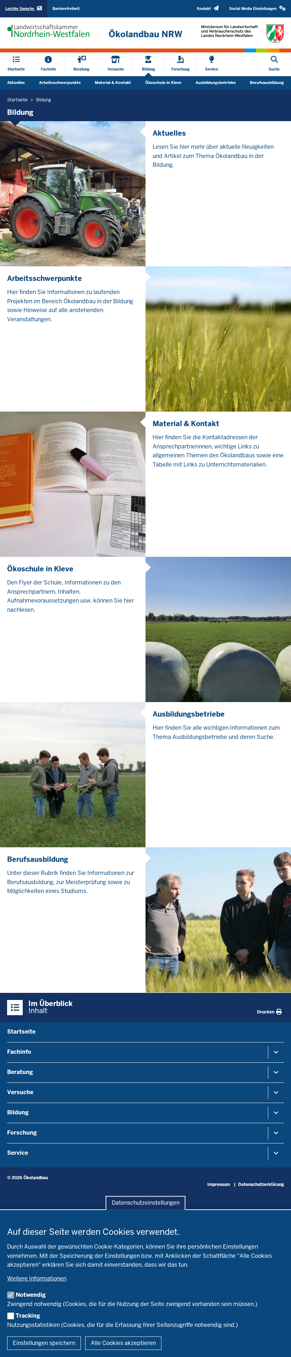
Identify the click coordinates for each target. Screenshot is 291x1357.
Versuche (20, 1092)
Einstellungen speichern (44, 1343)
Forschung (22, 1132)
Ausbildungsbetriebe (216, 82)
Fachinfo (19, 1052)
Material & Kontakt (113, 82)
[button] (257, 8)
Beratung (20, 1072)
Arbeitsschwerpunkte (60, 82)
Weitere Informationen (36, 1278)
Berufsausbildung (267, 82)
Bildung (18, 1112)
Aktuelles (16, 82)
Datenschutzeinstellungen (146, 1202)
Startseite (21, 1031)
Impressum (218, 1184)
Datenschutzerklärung (261, 1184)
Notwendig (31, 1295)
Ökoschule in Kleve (163, 82)
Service (17, 1153)
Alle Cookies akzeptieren (123, 1343)
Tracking (28, 1315)
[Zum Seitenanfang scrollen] (277, 1344)
